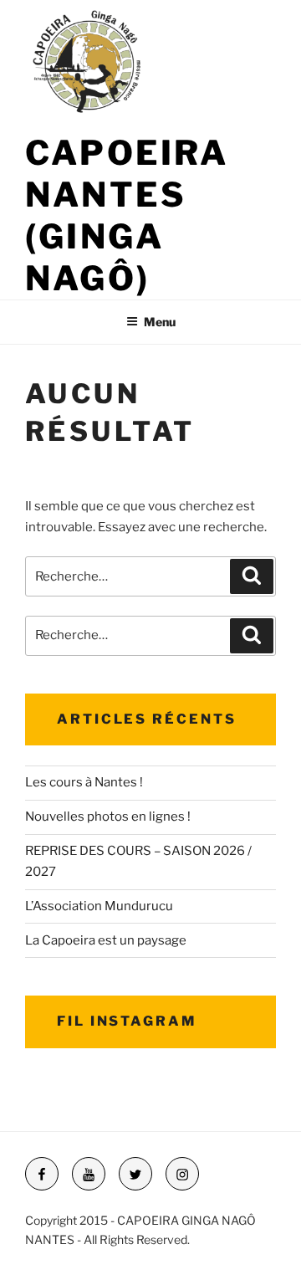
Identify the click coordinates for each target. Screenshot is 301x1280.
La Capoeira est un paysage (105, 940)
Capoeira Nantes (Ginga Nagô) (127, 215)
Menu (160, 322)
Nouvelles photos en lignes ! (108, 816)
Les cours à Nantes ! (84, 782)
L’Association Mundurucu (99, 906)
